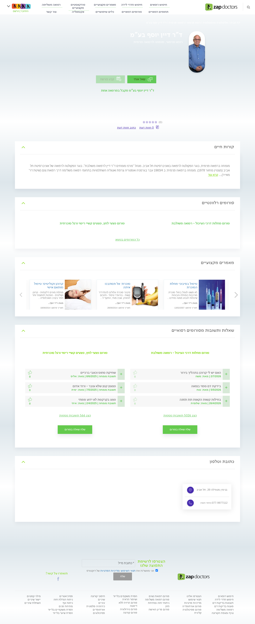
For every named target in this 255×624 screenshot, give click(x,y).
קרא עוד (213, 174)
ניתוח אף (68, 602)
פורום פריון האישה (159, 609)
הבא (21, 295)
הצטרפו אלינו (194, 596)
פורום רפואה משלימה (157, 599)
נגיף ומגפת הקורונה (223, 612)
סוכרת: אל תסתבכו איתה (117, 285)
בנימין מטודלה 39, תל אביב (212, 489)
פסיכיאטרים (66, 596)
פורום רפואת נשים (159, 596)
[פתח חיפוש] (248, 7)
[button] (200, 374)
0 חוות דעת (146, 127)
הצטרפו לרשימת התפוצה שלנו (151, 563)
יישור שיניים (34, 599)
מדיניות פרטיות (192, 602)
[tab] (127, 146)
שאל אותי (139, 79)
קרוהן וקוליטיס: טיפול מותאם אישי (48, 285)
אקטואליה (78, 11)
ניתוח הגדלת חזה (63, 599)
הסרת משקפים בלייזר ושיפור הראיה (125, 598)
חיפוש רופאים (158, 4)
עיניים (101, 602)
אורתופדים (99, 609)
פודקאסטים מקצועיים (78, 6)
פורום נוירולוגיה (128, 609)
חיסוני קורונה (98, 596)
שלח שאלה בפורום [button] (180, 429)
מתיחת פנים (66, 606)
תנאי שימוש (194, 599)
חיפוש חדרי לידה (131, 4)
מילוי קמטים (34, 596)
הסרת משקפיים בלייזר (60, 609)
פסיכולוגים (99, 612)
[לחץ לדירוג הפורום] (135, 372)
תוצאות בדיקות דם (223, 602)
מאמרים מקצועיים (105, 4)
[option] (127, 295)
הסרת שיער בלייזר (63, 612)
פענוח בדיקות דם (224, 606)
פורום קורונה (130, 612)
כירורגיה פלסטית (95, 606)
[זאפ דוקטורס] (221, 6)
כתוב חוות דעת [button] (126, 127)
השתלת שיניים (32, 602)
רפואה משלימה (51, 4)
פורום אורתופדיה (191, 606)
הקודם (234, 295)
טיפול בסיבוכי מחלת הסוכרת (183, 285)
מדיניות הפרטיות (109, 570)
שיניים (101, 599)
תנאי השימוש (128, 570)
